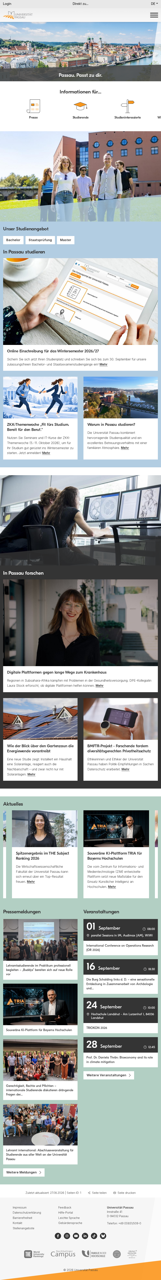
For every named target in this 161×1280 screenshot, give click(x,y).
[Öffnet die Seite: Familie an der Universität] (94, 1254)
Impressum (20, 1207)
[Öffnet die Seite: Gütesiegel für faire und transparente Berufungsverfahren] (117, 1254)
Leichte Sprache (69, 1217)
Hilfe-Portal (65, 1212)
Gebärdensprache (70, 1223)
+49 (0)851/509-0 (129, 1223)
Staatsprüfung (40, 240)
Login (7, 4)
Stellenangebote (23, 1228)
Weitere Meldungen (21, 1172)
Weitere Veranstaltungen (106, 1075)
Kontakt (17, 1223)
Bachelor (13, 240)
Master (65, 240)
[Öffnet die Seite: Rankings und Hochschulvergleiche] (34, 1254)
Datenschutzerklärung (27, 1212)
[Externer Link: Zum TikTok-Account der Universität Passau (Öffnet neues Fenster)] (94, 1235)
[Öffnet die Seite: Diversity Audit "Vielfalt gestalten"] (132, 1254)
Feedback (64, 1207)
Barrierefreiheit (22, 1217)
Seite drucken (127, 1192)
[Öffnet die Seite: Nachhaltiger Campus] (63, 1254)
